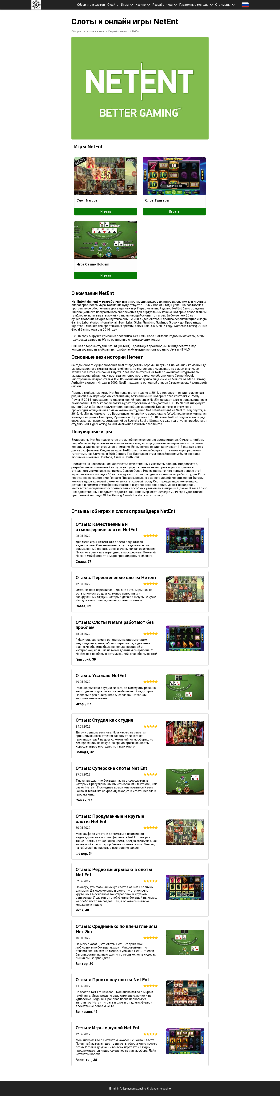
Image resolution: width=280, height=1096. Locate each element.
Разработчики (162, 4)
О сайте (112, 4)
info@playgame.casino (131, 1088)
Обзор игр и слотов (91, 4)
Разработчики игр (118, 31)
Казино (140, 4)
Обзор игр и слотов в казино (88, 31)
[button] (131, 4)
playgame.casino (160, 1088)
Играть (105, 211)
